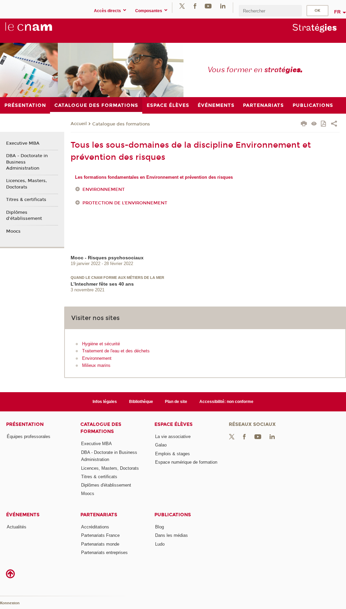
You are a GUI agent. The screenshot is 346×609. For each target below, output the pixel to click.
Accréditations (95, 526)
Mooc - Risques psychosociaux (107, 257)
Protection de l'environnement (124, 203)
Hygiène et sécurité (101, 343)
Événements (23, 515)
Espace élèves (173, 424)
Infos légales (105, 401)
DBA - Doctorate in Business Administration (27, 162)
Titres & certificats (26, 199)
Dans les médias (171, 535)
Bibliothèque (141, 401)
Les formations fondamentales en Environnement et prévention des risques (154, 177)
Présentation (25, 424)
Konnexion (10, 603)
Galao (161, 444)
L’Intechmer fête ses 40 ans (102, 284)
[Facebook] (195, 5)
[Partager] (334, 124)
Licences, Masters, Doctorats (26, 184)
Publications (172, 515)
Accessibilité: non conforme (226, 401)
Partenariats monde (100, 544)
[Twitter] (182, 5)
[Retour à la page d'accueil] (40, 30)
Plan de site (176, 401)
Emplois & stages (172, 453)
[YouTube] (208, 5)
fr (337, 11)
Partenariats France (100, 535)
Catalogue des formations (121, 124)
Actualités (16, 526)
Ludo (160, 544)
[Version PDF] (324, 124)
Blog (159, 526)
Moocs (13, 231)
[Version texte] (314, 124)
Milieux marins (96, 365)
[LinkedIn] (223, 5)
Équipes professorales (28, 436)
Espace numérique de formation (186, 462)
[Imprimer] (304, 124)
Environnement (103, 189)
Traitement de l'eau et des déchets (116, 350)
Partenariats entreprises (104, 552)
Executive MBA (23, 143)
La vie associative (173, 436)
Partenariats (98, 515)
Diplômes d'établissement (24, 215)
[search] (270, 10)
